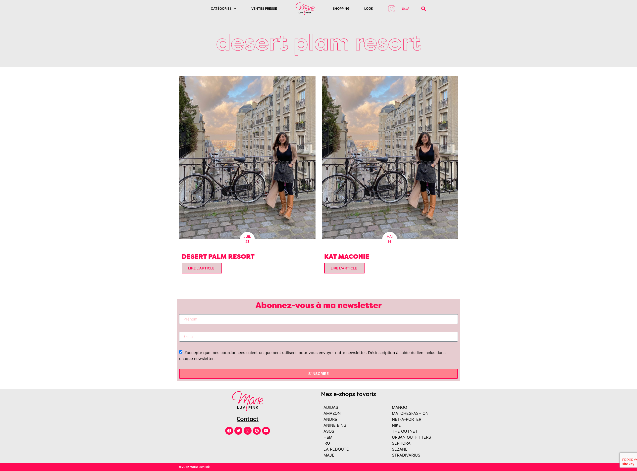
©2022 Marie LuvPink (194, 467)
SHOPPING (341, 8)
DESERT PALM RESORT (218, 256)
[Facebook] (229, 431)
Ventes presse (264, 8)
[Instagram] (248, 431)
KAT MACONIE (346, 256)
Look (368, 8)
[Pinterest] (257, 431)
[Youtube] (266, 431)
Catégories (221, 8)
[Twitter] (238, 431)
